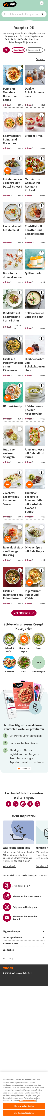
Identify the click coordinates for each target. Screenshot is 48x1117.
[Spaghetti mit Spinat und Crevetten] (13, 132)
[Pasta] (38, 643)
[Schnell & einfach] (9, 643)
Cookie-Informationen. (27, 1100)
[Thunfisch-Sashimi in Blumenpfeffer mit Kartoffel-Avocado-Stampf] (35, 495)
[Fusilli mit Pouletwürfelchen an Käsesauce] (13, 357)
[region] (24, 1094)
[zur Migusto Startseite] (10, 3)
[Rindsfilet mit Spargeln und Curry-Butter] (13, 311)
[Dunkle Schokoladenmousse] (35, 87)
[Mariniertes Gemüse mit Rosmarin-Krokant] (35, 177)
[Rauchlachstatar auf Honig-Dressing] (13, 544)
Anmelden (26, 769)
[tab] (24, 931)
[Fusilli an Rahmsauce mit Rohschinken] (13, 587)
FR (10, 958)
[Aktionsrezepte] (24, 643)
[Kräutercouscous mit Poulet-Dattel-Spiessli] (13, 177)
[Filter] (6, 50)
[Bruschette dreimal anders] (13, 268)
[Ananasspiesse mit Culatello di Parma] (35, 446)
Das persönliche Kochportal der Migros (20, 875)
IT (14, 958)
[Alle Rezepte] (38, 664)
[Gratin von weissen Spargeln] (13, 446)
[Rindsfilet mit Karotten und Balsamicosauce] (35, 224)
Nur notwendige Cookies (24, 1106)
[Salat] (24, 664)
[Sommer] (9, 664)
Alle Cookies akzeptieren (24, 1113)
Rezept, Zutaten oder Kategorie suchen (24, 14)
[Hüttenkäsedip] (13, 402)
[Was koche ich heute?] (18, 844)
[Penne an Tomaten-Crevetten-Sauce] (13, 87)
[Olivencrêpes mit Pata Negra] (35, 544)
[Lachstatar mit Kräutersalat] (13, 224)
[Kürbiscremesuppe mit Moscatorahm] (35, 402)
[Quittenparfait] (35, 268)
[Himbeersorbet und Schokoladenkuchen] (35, 357)
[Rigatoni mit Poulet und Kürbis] (35, 587)
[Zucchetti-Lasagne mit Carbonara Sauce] (13, 495)
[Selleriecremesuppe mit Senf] (35, 311)
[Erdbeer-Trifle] (35, 132)
